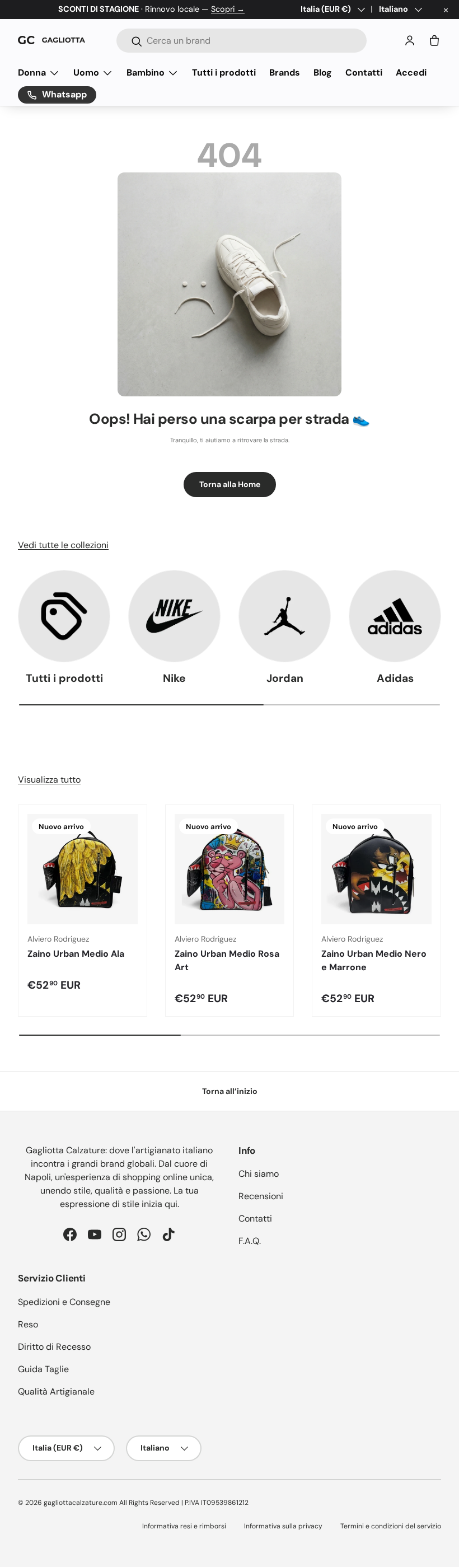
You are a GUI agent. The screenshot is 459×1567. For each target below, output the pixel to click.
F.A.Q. (249, 1241)
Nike (174, 678)
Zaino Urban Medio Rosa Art (227, 960)
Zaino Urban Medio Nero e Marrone (374, 960)
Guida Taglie (43, 1369)
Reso (28, 1324)
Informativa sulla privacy (283, 1526)
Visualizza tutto (49, 779)
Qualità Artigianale (56, 1391)
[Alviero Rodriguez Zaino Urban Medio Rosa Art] (230, 869)
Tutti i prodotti (224, 72)
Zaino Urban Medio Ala (75, 954)
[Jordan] (284, 616)
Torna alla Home (229, 484)
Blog (322, 72)
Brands (284, 72)
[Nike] (174, 616)
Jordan (284, 678)
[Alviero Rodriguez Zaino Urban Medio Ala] (82, 869)
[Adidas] (395, 616)
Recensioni (260, 1196)
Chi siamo (258, 1174)
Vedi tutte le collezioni (63, 545)
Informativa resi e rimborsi (184, 1526)
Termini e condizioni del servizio (390, 1526)
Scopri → (228, 9)
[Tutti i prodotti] (64, 616)
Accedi (411, 72)
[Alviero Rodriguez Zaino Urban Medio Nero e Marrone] (376, 869)
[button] (434, 40)
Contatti (363, 72)
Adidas (395, 678)
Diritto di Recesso (54, 1347)
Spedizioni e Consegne (64, 1302)
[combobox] (241, 41)
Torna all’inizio (229, 1091)
